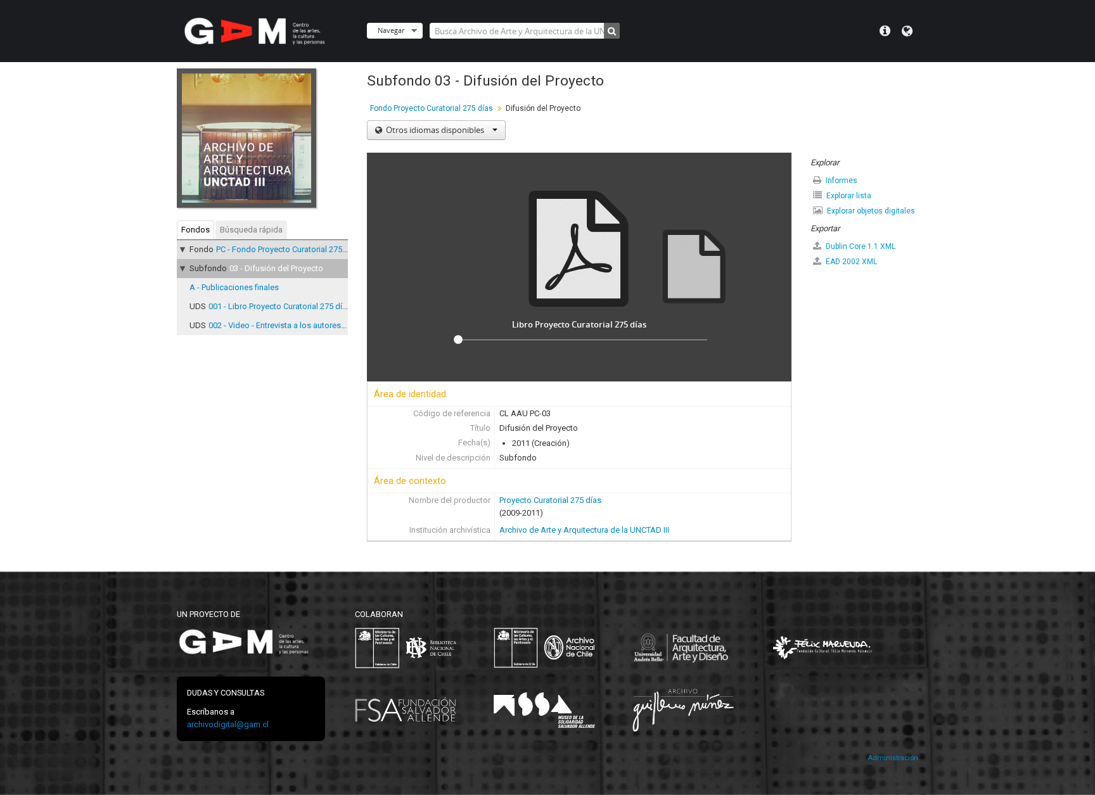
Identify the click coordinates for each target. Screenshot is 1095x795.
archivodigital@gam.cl (228, 724)
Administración (893, 758)
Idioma (907, 31)
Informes (840, 180)
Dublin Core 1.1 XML (859, 246)
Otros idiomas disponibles (435, 130)
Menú (885, 31)
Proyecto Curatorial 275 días (550, 500)
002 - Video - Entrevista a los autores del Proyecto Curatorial (316, 325)
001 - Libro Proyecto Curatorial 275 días (279, 306)
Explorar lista (847, 195)
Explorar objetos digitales (870, 211)
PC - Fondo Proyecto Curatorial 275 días (288, 249)
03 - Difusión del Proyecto (276, 268)
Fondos (195, 229)
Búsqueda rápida (251, 229)
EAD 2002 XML (850, 261)
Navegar (391, 30)
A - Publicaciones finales (234, 287)
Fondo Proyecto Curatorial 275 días (431, 108)
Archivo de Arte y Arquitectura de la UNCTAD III (584, 530)
